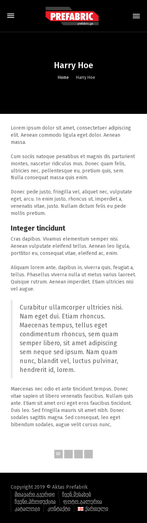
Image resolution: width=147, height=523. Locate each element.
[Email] (58, 454)
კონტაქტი (58, 509)
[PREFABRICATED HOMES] (73, 16)
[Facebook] (78, 454)
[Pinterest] (88, 454)
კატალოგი (27, 509)
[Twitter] (68, 454)
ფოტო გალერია (82, 501)
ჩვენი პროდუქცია (35, 501)
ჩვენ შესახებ (76, 494)
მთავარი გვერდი (35, 494)
